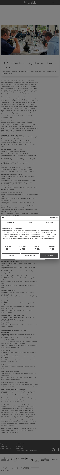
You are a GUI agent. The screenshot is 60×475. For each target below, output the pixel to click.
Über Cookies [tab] (49, 222)
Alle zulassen (49, 255)
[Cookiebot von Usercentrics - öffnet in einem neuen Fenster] (51, 218)
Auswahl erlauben (30, 255)
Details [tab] (30, 222)
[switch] (22, 249)
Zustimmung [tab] (10, 222)
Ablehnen (11, 255)
